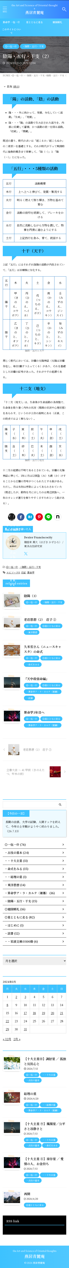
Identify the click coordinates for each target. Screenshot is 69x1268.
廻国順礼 (57, 22)
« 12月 (7, 1039)
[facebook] (20, 517)
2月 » (16, 1039)
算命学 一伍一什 (11, 22)
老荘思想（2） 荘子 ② (40, 619)
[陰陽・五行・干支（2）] (30, 517)
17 (25, 1013)
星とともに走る (34, 22)
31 (25, 1029)
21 (61, 1013)
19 (43, 1013)
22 (7, 1021)
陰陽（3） (31, 595)
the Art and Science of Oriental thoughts (34, 1250)
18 (34, 1013)
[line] (48, 517)
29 (7, 1029)
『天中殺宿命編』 (36, 678)
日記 (23, 572)
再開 (27, 1193)
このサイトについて (11, 31)
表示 (16, 86)
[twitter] (26, 554)
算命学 (30, 572)
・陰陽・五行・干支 (30, 567)
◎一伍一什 (12, 567)
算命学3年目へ (34, 712)
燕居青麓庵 (34, 12)
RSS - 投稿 (12, 1229)
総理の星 (30, 1093)
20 (52, 1013)
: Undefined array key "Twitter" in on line (11, 517)
